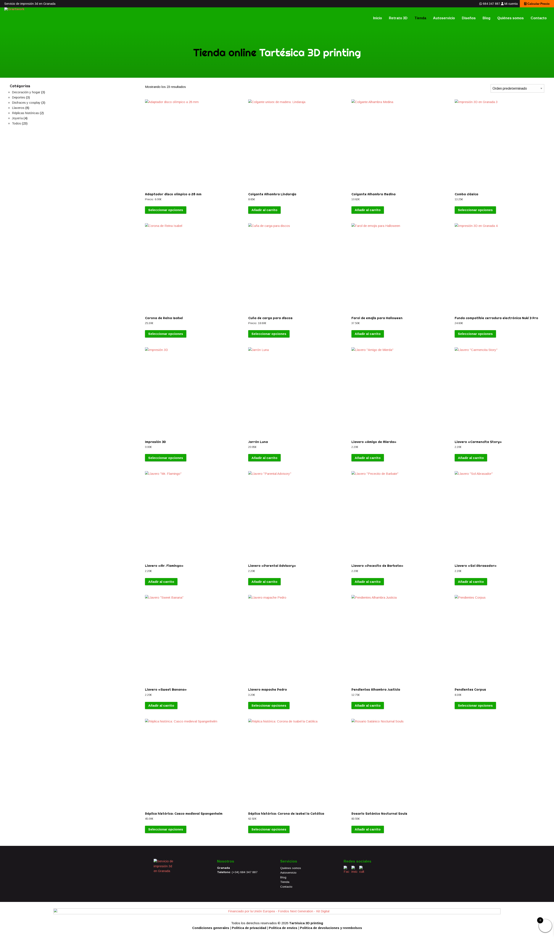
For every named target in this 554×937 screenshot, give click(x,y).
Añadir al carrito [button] (264, 210)
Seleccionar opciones (165, 210)
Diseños (469, 18)
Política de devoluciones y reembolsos (331, 928)
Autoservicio (444, 18)
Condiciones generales (210, 928)
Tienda (420, 18)
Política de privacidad (249, 928)
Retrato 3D (398, 18)
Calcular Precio (538, 3)
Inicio (377, 18)
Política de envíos (283, 928)
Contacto (539, 18)
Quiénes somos (510, 18)
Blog (486, 18)
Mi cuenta (511, 3)
